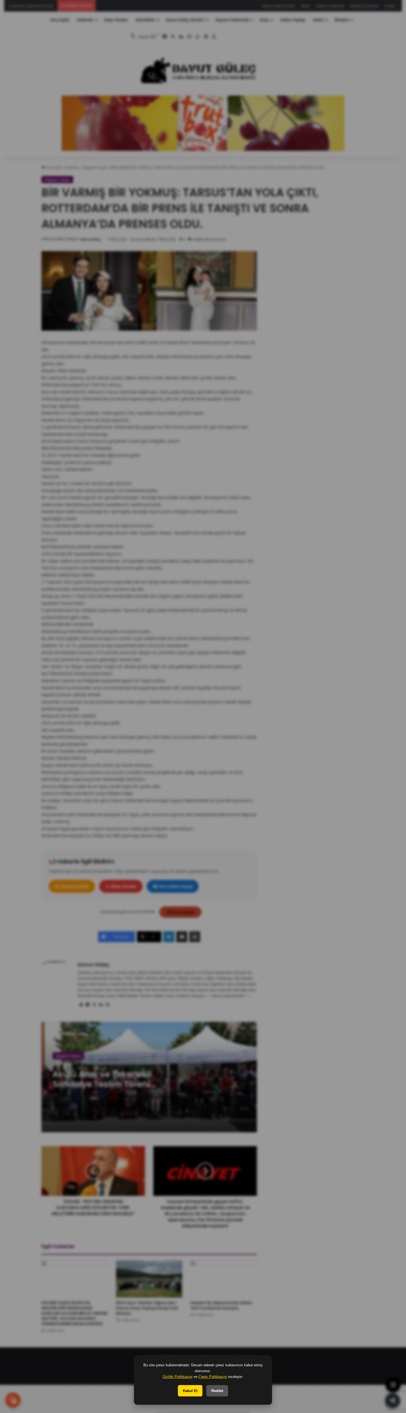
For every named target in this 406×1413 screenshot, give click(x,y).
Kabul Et (190, 1391)
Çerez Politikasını (213, 1377)
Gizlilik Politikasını (178, 1377)
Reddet (217, 1391)
